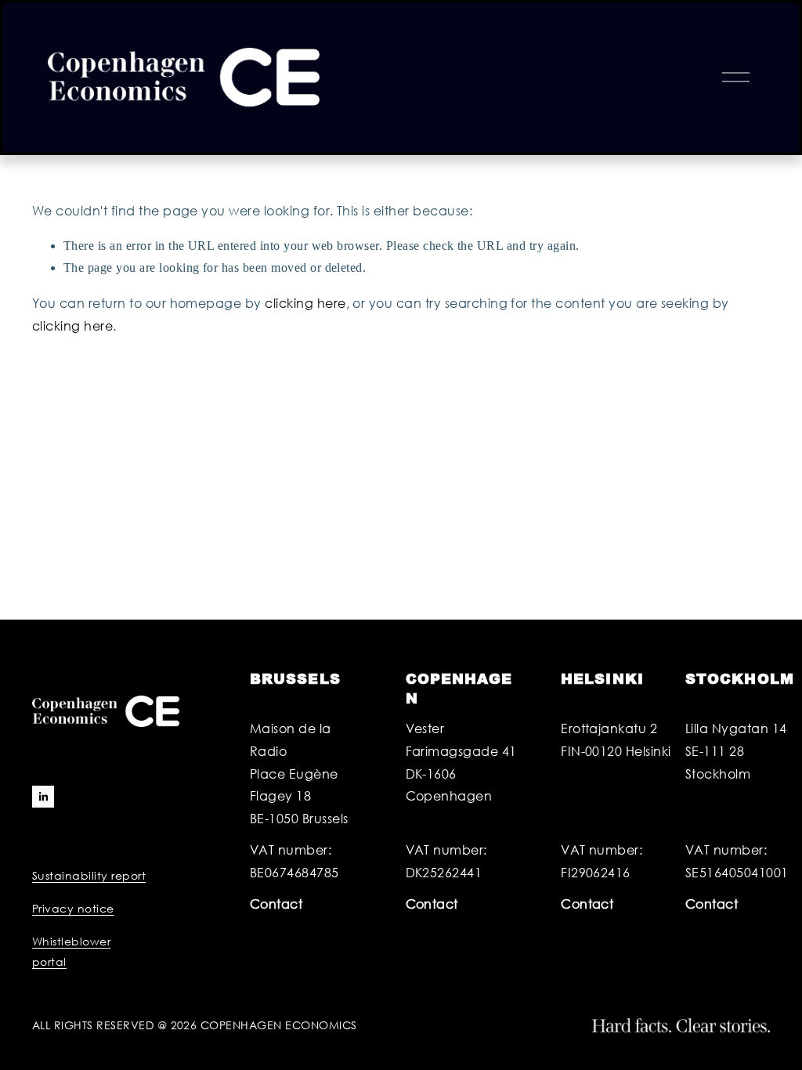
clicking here (305, 303)
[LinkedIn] (43, 797)
